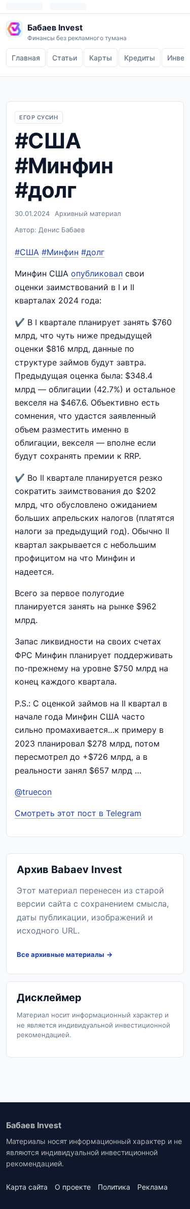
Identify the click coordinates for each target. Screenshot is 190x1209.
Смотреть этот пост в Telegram (78, 813)
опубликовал (97, 273)
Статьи (64, 57)
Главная (26, 57)
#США (27, 252)
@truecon (33, 792)
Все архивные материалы (60, 954)
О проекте (73, 1187)
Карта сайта (27, 1187)
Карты (100, 57)
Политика (114, 1187)
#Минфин (60, 252)
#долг (92, 252)
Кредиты (139, 57)
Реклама (152, 1187)
